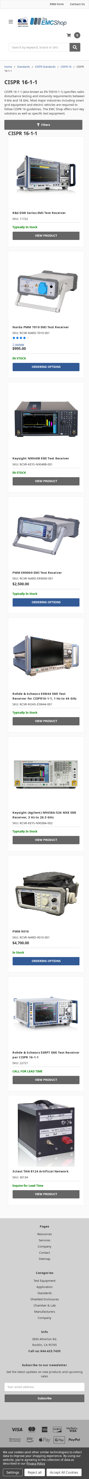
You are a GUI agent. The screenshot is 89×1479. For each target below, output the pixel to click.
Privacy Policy (35, 1463)
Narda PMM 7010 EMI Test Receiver (40, 327)
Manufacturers (44, 1311)
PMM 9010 (20, 931)
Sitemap (44, 1259)
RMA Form (57, 4)
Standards (44, 1293)
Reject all (35, 1472)
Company (44, 1246)
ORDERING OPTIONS (46, 367)
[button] (43, 125)
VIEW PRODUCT (46, 235)
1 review (18, 344)
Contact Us (77, 4)
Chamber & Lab (45, 1305)
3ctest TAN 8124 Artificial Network (40, 1171)
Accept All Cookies (64, 1472)
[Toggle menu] (10, 21)
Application (44, 1287)
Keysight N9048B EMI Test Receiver (40, 458)
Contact (44, 1252)
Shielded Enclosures (44, 1299)
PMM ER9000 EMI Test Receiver (37, 572)
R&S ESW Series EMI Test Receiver (39, 213)
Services (44, 1240)
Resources (44, 1234)
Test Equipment (44, 1280)
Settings (12, 1472)
